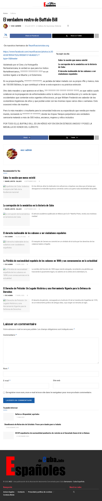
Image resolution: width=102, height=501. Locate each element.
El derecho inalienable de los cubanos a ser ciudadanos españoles (77, 72)
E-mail (7, 380)
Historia (58, 26)
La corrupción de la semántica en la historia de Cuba (77, 65)
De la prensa (49, 26)
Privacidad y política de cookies (40, 492)
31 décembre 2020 (22, 436)
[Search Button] (98, 4)
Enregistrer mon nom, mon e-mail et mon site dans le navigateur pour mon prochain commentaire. (49, 392)
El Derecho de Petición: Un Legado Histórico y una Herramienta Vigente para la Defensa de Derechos (47, 290)
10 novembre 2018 (12, 428)
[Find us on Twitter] (74, 492)
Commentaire (10, 335)
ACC (10, 481)
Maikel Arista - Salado (13, 181)
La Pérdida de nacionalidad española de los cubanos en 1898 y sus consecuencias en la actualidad (50, 260)
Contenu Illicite (8, 495)
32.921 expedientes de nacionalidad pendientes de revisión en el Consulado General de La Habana (52, 433)
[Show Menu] (4, 4)
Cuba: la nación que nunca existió (72, 60)
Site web (56, 380)
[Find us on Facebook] (70, 492)
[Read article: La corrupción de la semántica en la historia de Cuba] (16, 219)
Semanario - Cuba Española (74, 481)
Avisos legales (8, 492)
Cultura (13, 13)
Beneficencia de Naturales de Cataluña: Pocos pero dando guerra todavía (33, 424)
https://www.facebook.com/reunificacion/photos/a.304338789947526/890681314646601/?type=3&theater (28, 55)
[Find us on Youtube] (80, 492)
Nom (6, 368)
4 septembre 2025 (30, 181)
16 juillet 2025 (20, 237)
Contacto (21, 492)
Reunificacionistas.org (39, 45)
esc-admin (16, 26)
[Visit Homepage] (51, 4)
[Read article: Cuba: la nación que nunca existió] (16, 191)
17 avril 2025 (19, 264)
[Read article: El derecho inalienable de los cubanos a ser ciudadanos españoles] (16, 247)
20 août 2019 (30, 26)
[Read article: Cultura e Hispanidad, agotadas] (8, 416)
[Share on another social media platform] (97, 36)
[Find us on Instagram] (77, 492)
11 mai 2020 (20, 417)
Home (5, 13)
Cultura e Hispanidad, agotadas (27, 414)
